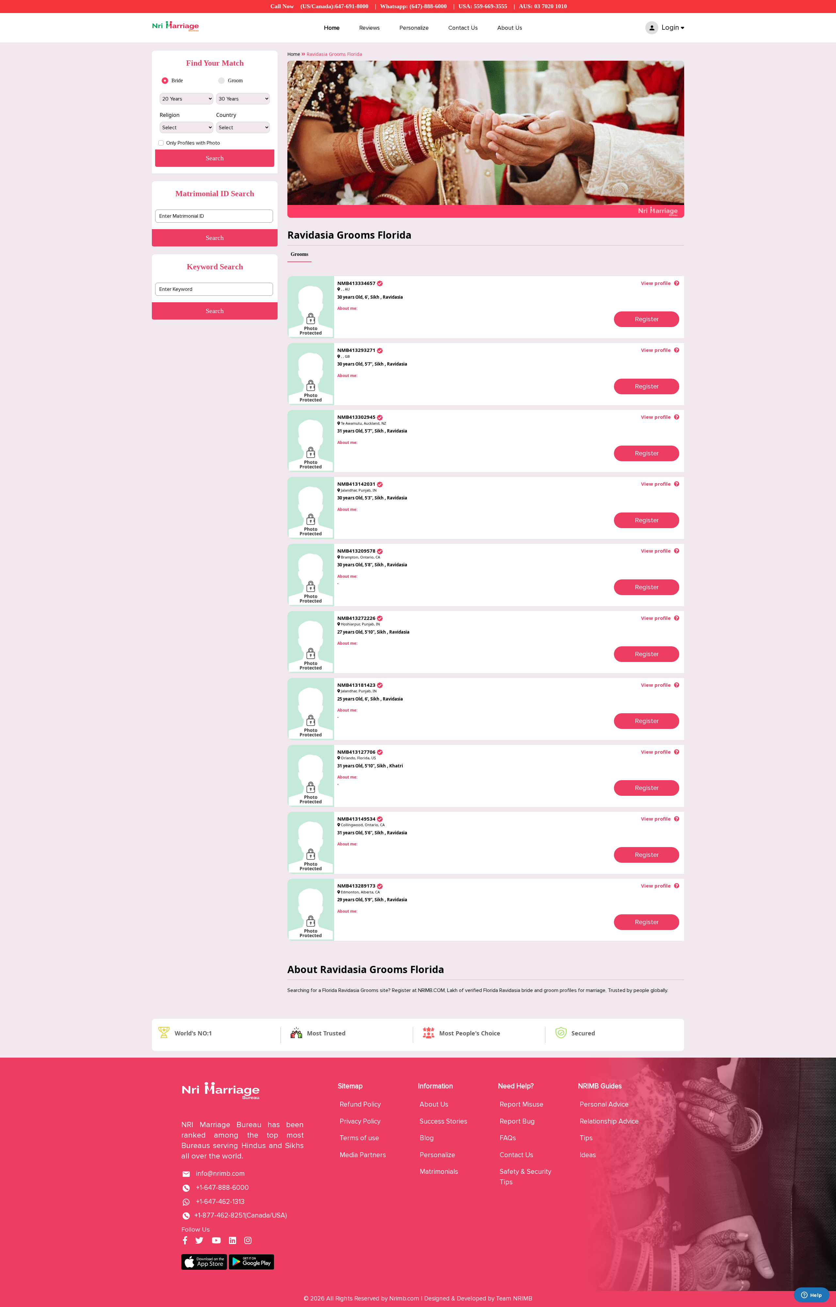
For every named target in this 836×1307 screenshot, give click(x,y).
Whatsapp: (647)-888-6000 (413, 6)
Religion (170, 114)
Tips (586, 1138)
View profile (656, 283)
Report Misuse (521, 1104)
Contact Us (463, 27)
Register (647, 319)
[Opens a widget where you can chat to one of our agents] (811, 1295)
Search (215, 237)
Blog (427, 1138)
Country (226, 114)
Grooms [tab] (299, 254)
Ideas (588, 1155)
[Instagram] (248, 1241)
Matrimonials (439, 1172)
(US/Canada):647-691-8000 (334, 6)
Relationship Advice (609, 1121)
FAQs (508, 1138)
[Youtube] (216, 1241)
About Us (509, 27)
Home (332, 27)
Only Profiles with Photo (193, 143)
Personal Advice (604, 1104)
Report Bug (517, 1121)
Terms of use (359, 1138)
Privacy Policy (360, 1121)
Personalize (414, 27)
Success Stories (443, 1121)
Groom (235, 80)
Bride (177, 80)
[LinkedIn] (232, 1241)
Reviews (369, 27)
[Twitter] (199, 1241)
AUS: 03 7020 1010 (543, 6)
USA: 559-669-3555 (482, 6)
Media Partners (363, 1155)
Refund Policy (360, 1104)
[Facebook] (185, 1241)
